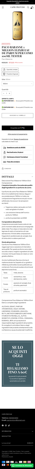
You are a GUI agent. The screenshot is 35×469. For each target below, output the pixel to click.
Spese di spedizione (21, 139)
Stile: (6, 79)
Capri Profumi (17, 451)
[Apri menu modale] (3, 7)
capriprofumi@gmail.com (16, 420)
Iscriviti (30, 443)
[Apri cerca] (28, 7)
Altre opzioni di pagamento (17, 134)
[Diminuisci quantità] (9, 93)
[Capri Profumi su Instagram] (6, 425)
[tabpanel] (17, 257)
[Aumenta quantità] (3, 93)
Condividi (7, 168)
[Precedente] (3, 2)
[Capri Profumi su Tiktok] (9, 425)
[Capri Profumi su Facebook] (3, 425)
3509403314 (13, 418)
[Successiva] (32, 2)
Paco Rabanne (7, 59)
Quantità (5, 89)
